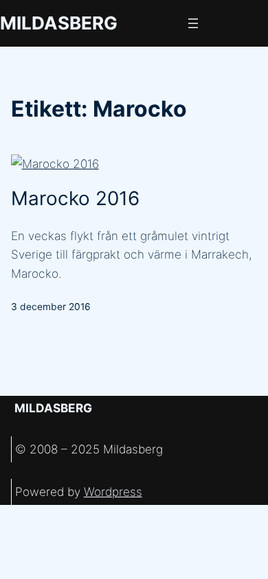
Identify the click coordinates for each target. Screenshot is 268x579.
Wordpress (113, 491)
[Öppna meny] (193, 23)
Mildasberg (59, 23)
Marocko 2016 (75, 198)
